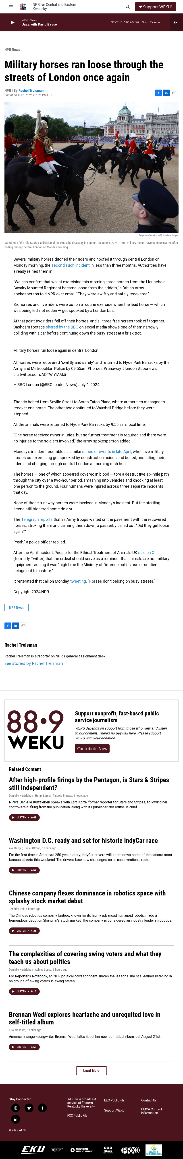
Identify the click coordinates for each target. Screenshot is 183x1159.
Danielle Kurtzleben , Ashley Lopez (30, 969)
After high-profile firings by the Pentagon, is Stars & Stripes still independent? (89, 784)
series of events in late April (106, 451)
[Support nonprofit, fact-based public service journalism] (35, 730)
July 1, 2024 (88, 384)
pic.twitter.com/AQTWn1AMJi (39, 374)
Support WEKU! (157, 6)
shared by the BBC (62, 327)
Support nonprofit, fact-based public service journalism (117, 716)
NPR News (12, 49)
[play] (12, 22)
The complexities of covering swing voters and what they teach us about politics (85, 958)
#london (129, 368)
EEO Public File (114, 1100)
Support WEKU (114, 1110)
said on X (146, 552)
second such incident (70, 265)
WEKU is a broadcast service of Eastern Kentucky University (81, 1103)
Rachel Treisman (31, 90)
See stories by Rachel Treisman (33, 663)
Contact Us (149, 1100)
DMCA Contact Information (151, 1111)
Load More (91, 1071)
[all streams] (176, 22)
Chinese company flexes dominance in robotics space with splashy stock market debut (87, 897)
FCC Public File (77, 1115)
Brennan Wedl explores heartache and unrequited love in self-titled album (84, 1018)
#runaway (112, 368)
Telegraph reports (37, 519)
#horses (95, 368)
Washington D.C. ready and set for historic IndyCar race (83, 840)
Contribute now (92, 748)
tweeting (78, 581)
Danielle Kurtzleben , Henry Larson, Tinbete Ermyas (40, 795)
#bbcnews (147, 368)
